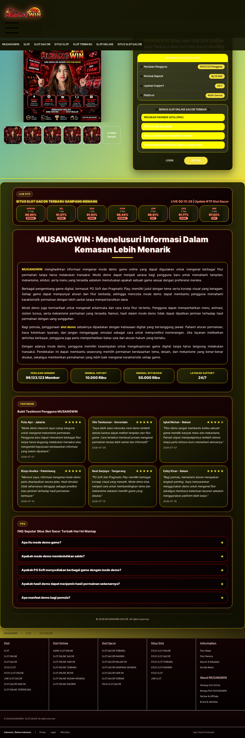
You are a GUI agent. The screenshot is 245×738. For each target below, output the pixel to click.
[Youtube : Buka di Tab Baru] (239, 732)
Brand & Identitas (209, 701)
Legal (53, 732)
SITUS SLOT (10, 667)
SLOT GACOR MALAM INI (114, 661)
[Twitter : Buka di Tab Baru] (226, 732)
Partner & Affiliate (209, 696)
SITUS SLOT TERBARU (162, 661)
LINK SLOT (156, 678)
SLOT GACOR (10, 661)
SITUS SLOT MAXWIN (161, 667)
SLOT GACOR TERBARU (113, 650)
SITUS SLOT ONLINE (14, 673)
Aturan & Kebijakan (210, 661)
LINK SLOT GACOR (13, 678)
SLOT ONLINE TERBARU (65, 667)
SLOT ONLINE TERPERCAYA (17, 689)
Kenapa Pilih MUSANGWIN (213, 690)
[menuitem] (10, 44)
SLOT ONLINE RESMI (63, 673)
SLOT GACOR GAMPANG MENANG (119, 667)
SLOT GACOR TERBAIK (113, 678)
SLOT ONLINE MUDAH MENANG (69, 678)
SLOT (6, 650)
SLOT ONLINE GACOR (63, 656)
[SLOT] (22, 11)
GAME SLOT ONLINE (63, 650)
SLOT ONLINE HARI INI (64, 661)
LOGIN (169, 160)
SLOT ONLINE (10, 656)
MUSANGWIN (32, 269)
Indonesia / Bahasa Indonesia (17, 732)
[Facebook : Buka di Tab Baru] (219, 732)
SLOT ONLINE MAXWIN (64, 684)
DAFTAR (196, 160)
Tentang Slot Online (210, 685)
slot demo (68, 327)
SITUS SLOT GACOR (160, 656)
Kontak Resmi (207, 667)
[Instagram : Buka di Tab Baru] (232, 732)
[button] (13, 135)
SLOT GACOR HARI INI (15, 684)
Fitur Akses (205, 650)
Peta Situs (65, 732)
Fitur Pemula (206, 656)
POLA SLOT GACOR (111, 684)
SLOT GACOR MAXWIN (113, 656)
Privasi (42, 732)
